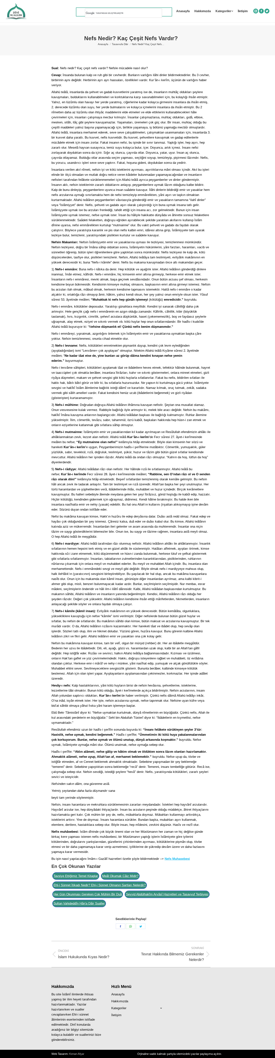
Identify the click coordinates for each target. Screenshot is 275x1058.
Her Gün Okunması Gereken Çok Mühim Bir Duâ (88, 894)
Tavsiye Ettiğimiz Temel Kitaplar (76, 876)
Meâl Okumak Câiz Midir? (120, 876)
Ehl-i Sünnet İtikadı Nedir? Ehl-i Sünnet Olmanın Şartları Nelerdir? (100, 885)
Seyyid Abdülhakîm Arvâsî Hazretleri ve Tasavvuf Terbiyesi (167, 894)
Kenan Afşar (76, 1053)
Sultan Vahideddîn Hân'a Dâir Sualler (79, 903)
